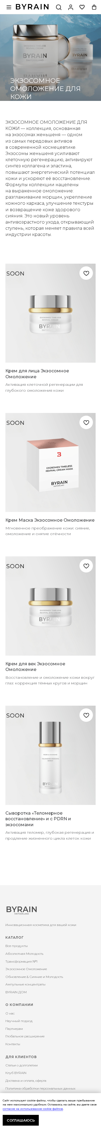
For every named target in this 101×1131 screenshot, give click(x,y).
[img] (71, 7)
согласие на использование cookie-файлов (33, 1109)
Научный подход (19, 1021)
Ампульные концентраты (25, 984)
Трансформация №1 (21, 961)
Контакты (12, 1044)
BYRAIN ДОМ (16, 992)
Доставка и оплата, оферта (25, 1081)
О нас (10, 1013)
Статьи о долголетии (21, 1065)
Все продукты (16, 946)
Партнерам (14, 1029)
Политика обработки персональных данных (40, 1088)
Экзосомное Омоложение (26, 969)
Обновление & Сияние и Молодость (34, 977)
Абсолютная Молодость (24, 954)
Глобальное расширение (24, 1036)
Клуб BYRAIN (15, 1073)
